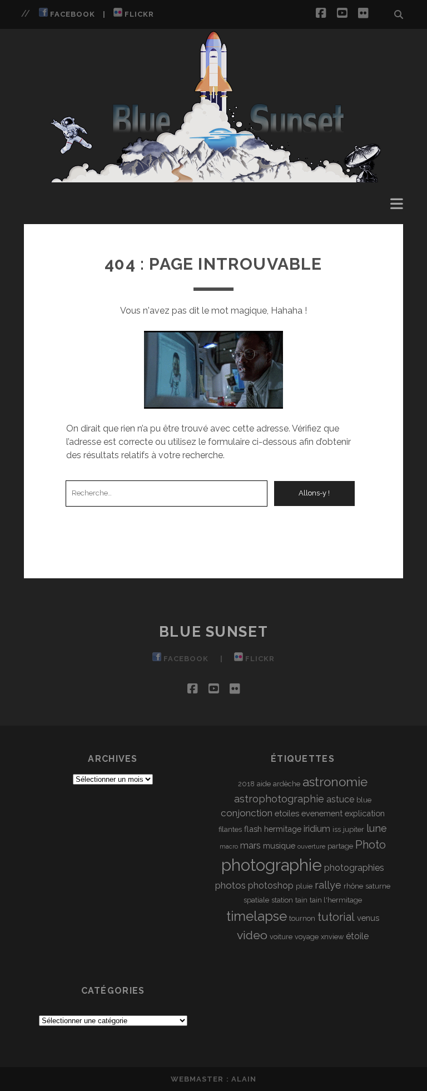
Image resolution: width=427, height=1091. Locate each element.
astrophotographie (279, 799)
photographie (271, 865)
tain (301, 900)
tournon (302, 918)
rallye (328, 885)
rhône (353, 886)
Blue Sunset (213, 631)
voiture (281, 937)
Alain (243, 1079)
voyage (307, 937)
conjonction (246, 813)
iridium (317, 829)
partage (340, 846)
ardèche (286, 784)
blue (363, 800)
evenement (321, 813)
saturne (377, 886)
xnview (332, 937)
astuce (340, 799)
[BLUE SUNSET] (213, 177)
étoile (357, 936)
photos (230, 885)
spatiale (256, 900)
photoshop (271, 885)
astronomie (335, 782)
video (252, 935)
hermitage (282, 829)
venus (368, 918)
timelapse (256, 916)
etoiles (287, 813)
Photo (370, 844)
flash (253, 829)
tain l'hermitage (336, 900)
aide (264, 784)
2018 (246, 784)
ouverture (311, 846)
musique (279, 845)
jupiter (353, 829)
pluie (304, 886)
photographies (354, 867)
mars (250, 845)
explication (365, 813)
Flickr (138, 14)
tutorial (336, 917)
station (282, 900)
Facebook (71, 14)
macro (229, 846)
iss (336, 829)
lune (376, 828)
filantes (230, 829)
